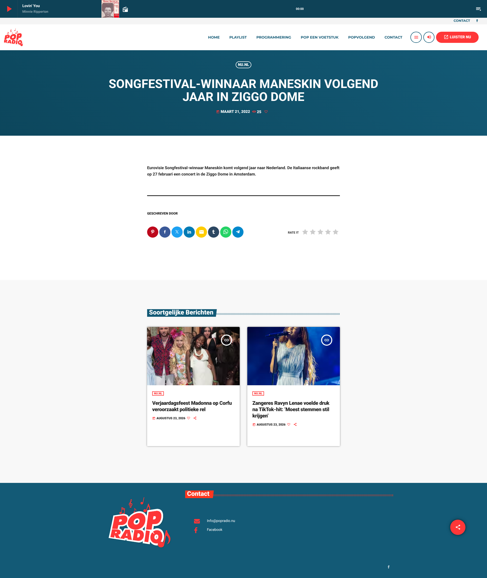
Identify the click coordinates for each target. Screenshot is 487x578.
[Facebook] (477, 21)
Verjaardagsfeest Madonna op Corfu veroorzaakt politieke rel (192, 406)
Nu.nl (243, 64)
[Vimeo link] (13, 37)
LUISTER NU (457, 37)
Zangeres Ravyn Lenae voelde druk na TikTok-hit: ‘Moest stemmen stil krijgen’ (290, 409)
